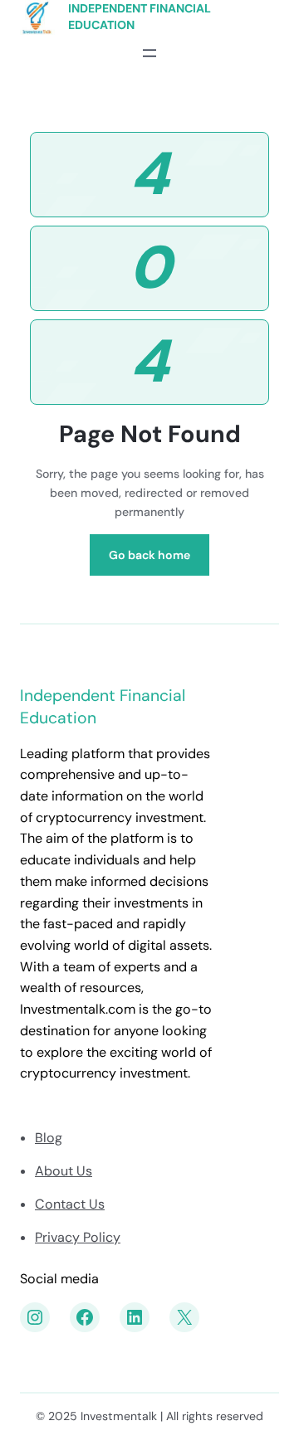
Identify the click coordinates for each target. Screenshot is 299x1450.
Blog (48, 1137)
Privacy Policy (77, 1237)
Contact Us (70, 1204)
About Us (63, 1171)
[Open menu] (149, 53)
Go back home (149, 554)
